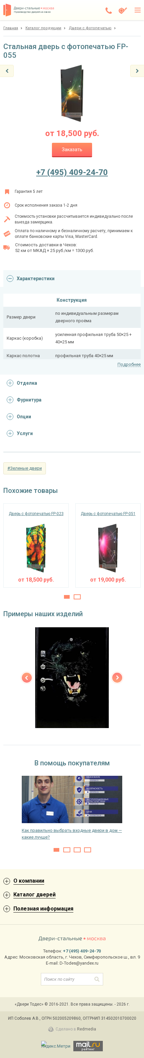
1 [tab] (67, 597)
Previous (26, 677)
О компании (28, 881)
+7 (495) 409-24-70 (72, 172)
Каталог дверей (34, 894)
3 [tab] (77, 850)
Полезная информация (43, 908)
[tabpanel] (36, 545)
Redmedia (86, 1029)
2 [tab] (77, 597)
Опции (24, 416)
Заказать (72, 149)
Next (117, 677)
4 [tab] (87, 850)
